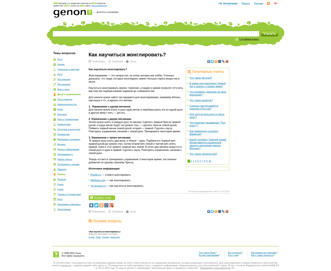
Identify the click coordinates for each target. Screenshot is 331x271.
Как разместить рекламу (264, 252)
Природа (61, 169)
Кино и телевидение (67, 119)
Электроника (64, 209)
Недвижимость (65, 154)
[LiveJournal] (223, 61)
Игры (60, 109)
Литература (63, 134)
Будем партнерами (209, 255)
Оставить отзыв (102, 197)
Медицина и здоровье (68, 139)
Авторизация (230, 3)
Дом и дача (63, 89)
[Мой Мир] (220, 61)
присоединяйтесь (99, 6)
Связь (60, 184)
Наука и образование (68, 149)
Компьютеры (64, 124)
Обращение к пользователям (215, 268)
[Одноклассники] (216, 61)
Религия (61, 179)
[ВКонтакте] (209, 61)
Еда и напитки (64, 99)
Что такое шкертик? (201, 100)
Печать (133, 61)
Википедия (115, 237)
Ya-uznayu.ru (98, 185)
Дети (59, 74)
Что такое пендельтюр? (203, 153)
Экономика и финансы (69, 204)
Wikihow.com (98, 180)
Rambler (105, 237)
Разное (61, 174)
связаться (66, 265)
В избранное (117, 61)
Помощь (246, 3)
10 (210, 161)
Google (92, 237)
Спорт (60, 189)
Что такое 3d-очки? (200, 77)
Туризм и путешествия (69, 194)
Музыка (61, 144)
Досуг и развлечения (69, 94)
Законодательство (67, 104)
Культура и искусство (68, 129)
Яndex (98, 237)
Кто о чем (233, 255)
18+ (276, 3)
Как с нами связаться (262, 255)
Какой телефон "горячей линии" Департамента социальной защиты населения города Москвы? (208, 144)
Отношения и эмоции (68, 164)
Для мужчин (63, 84)
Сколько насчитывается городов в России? (203, 107)
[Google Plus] (227, 61)
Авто (59, 59)
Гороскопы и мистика (68, 69)
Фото (60, 199)
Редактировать (98, 61)
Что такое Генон (207, 252)
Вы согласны (235, 252)
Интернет (62, 114)
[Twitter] (212, 61)
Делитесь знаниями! (107, 12)
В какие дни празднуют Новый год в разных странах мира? (207, 85)
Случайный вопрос (249, 39)
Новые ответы (64, 159)
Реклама (258, 3)
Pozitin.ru (96, 174)
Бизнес (61, 64)
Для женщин (64, 79)
